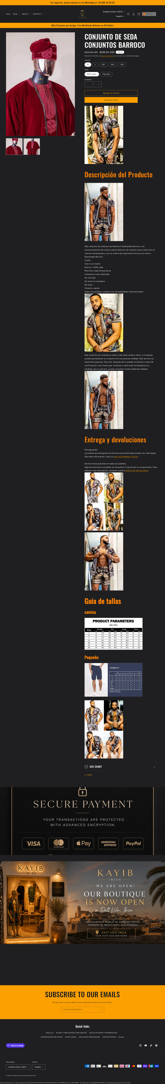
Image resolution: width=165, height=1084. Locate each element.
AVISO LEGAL (71, 1037)
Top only (106, 74)
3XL (122, 65)
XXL (112, 65)
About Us (50, 1033)
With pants (92, 74)
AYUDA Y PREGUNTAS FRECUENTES (71, 1033)
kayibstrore (16, 1075)
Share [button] (89, 775)
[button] (15, 14)
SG (103, 65)
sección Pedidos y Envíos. (126, 456)
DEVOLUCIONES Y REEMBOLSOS (103, 1033)
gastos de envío (108, 56)
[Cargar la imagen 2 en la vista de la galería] (32, 146)
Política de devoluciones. (137, 470)
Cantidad (88, 79)
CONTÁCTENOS (109, 1037)
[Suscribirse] (101, 1009)
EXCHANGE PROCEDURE (89, 1037)
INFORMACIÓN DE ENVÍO (52, 1037)
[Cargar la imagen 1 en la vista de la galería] (14, 146)
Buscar (121, 1037)
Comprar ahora (111, 100)
